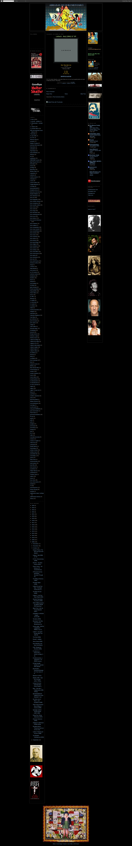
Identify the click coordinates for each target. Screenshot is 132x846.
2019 (33, 518)
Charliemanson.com (93, 189)
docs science (33, 247)
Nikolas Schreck (34, 401)
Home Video (33, 292)
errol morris (33, 270)
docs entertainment (34, 214)
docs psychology (34, 242)
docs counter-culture (35, 205)
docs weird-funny (34, 261)
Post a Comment (50, 91)
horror (31, 294)
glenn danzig (33, 287)
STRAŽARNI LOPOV (95, 133)
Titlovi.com (90, 195)
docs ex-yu (32, 216)
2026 (33, 505)
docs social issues (34, 253)
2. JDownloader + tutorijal (36, 123)
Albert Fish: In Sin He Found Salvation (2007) (38, 610)
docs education (34, 212)
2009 (33, 539)
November (35, 545)
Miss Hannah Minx (34, 367)
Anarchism (32, 147)
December (35, 543)
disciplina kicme (34, 190)
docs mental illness (34, 231)
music (31, 375)
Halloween (92, 168)
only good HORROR (35, 408)
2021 (33, 514)
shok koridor (33, 463)
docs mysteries (33, 236)
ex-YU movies (33, 272)
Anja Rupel (32, 150)
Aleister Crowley (34, 143)
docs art (32, 197)
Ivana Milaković (94, 149)
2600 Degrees (76, 843)
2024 (33, 507)
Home (66, 93)
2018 (33, 520)
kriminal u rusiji (33, 335)
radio (31, 435)
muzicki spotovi (34, 379)
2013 (33, 531)
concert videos (33, 182)
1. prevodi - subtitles (35, 121)
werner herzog (33, 489)
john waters (33, 322)
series (31, 457)
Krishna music (33, 337)
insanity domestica (34, 309)
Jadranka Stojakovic (35, 315)
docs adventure (34, 195)
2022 (33, 512)
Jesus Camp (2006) (37, 641)
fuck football (33, 283)
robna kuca (33, 442)
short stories (33, 467)
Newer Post (49, 93)
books (31, 165)
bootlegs (32, 167)
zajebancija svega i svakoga (37, 493)
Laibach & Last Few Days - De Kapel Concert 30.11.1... (38, 588)
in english (32, 300)
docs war (32, 259)
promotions (33, 427)
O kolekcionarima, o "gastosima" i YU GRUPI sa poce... (37, 659)
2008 (33, 541)
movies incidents (34, 373)
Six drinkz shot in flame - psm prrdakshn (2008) (37, 701)
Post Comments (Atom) (58, 96)
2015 (33, 526)
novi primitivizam (34, 403)
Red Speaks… (93, 163)
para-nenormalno (34, 410)
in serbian (32, 306)
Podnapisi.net (91, 193)
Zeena (31, 498)
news (31, 397)
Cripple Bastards (34, 184)
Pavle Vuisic (33, 412)
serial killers (33, 455)
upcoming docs (34, 487)
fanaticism (32, 276)
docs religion (33, 244)
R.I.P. (31, 433)
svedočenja (33, 472)
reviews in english (34, 440)
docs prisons (33, 240)
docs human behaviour (35, 220)
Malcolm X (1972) (37, 675)
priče (31, 422)
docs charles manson (35, 201)
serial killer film (33, 453)
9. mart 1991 (33, 135)
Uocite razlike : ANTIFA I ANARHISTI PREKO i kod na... (38, 628)
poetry (31, 418)
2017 (33, 522)
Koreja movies (33, 334)
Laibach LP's (33, 343)
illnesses (32, 298)
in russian (32, 304)
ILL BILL (32, 296)
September (36, 739)
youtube (32, 491)
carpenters (32, 173)
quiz (31, 431)
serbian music (33, 452)
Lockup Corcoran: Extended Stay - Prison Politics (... (37, 685)
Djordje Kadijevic (34, 193)
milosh (91, 175)
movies (32, 371)
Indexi (31, 307)
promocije (32, 425)
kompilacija (33, 330)
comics (32, 180)
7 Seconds (32, 133)
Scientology (33, 448)
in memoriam (33, 302)
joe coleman (33, 319)
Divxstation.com (92, 191)
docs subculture (34, 257)
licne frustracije (33, 360)
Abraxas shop (33, 139)
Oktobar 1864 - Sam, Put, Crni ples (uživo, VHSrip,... (38, 679)
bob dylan (32, 163)
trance (31, 478)
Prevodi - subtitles (37, 639)
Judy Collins (33, 326)
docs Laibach (33, 225)
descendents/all (34, 188)
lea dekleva (33, 352)
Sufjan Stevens (33, 470)
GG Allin (32, 285)
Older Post (83, 93)
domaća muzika (34, 262)
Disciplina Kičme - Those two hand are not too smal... (38, 728)
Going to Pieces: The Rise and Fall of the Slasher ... (38, 551)
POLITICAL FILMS (94, 155)
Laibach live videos (34, 341)
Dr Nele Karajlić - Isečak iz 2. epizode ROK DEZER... (38, 665)
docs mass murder (34, 229)
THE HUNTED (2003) (94, 145)
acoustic (32, 141)
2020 (33, 516)
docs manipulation (34, 227)
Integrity (32, 311)
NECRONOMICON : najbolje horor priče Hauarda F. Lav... (38, 695)
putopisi (32, 429)
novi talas (32, 405)
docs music (33, 234)
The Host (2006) (37, 637)
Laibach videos (33, 350)
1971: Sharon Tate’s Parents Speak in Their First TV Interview (95, 129)
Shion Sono (33, 459)
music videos (33, 377)
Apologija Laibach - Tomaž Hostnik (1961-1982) (37, 711)
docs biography (34, 199)
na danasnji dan (34, 380)
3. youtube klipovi (34, 128)
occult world (33, 407)
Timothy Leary (33, 474)
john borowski (33, 320)
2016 (33, 524)
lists (31, 362)
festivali (32, 281)
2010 (33, 537)
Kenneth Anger (33, 328)
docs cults (32, 208)
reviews (32, 438)
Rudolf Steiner (33, 446)
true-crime (32, 480)
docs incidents (33, 223)
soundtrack (33, 468)
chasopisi (32, 178)
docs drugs (33, 210)
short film (32, 465)
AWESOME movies (34, 160)
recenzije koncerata (35, 437)
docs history (33, 218)
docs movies (33, 232)
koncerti (32, 332)
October (35, 548)
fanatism (32, 277)
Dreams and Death (94, 141)
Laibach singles (34, 347)
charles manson (34, 177)
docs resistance (34, 246)
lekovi (31, 356)
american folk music (35, 145)
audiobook (32, 158)
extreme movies (34, 274)
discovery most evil (34, 192)
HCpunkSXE (33, 291)
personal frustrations (35, 414)
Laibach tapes (33, 349)
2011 (33, 535)
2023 (33, 509)
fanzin (31, 279)
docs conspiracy (34, 203)
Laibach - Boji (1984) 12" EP (66, 36)
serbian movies (34, 450)
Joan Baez (32, 317)
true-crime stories (34, 482)
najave (31, 388)
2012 (33, 533)
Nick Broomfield (34, 399)
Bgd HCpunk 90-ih (34, 162)
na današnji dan (34, 382)
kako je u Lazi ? (92, 209)
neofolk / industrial (34, 395)
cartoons (32, 175)
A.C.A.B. (32, 137)
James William (70, 843)
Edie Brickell (33, 268)
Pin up (31, 416)
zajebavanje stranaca (35, 496)
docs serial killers (34, 251)
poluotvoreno (93, 167)
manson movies (34, 364)
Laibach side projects (35, 345)
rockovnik (32, 444)
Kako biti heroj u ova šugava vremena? (95, 172)
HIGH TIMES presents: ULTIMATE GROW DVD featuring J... (38, 604)
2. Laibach (32, 126)
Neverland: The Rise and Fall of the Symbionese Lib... (38, 622)
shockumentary (34, 461)
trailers (31, 476)
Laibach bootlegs (34, 339)
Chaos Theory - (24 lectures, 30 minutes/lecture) (37, 568)
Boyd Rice (32, 169)
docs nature (33, 238)
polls (31, 420)
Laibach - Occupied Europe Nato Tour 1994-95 (38, 633)
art (30, 156)
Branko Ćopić (33, 171)
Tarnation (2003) (37, 619)
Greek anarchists (34, 289)
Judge (31, 324)
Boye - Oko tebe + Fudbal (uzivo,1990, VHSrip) (38, 690)
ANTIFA (32, 154)
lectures (32, 354)
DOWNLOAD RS (66, 76)
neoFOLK (32, 393)
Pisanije (92, 139)
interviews (32, 313)
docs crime (32, 207)
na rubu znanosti (34, 384)
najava (31, 386)
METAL (32, 365)
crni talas (32, 186)
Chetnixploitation (94, 144)
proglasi (32, 423)
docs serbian (33, 249)
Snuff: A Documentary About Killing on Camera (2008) (38, 706)
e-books (32, 266)
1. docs (32, 119)
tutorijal (32, 483)
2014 (33, 529)
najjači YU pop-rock (35, 390)
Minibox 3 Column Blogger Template (59, 843)
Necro (31, 392)
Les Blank (32, 358)
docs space (33, 255)
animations (32, 148)
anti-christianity (33, 152)
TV (31, 485)
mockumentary (33, 369)
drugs (31, 264)
